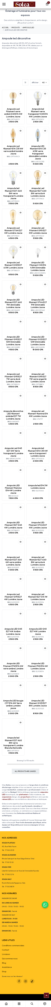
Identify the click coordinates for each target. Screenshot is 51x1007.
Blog (4, 963)
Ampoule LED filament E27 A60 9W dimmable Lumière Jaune (13, 303)
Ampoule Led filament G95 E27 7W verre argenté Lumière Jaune (37, 378)
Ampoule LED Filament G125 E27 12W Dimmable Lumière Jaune (38, 340)
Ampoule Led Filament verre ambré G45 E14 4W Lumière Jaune (13, 113)
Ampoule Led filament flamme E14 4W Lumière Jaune (38, 413)
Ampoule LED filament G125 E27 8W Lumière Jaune (38, 703)
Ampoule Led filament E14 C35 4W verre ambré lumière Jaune (13, 150)
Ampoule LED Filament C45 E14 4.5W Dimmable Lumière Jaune (38, 266)
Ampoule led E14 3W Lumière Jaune (38, 486)
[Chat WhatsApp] (45, 904)
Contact (5, 950)
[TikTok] (32, 981)
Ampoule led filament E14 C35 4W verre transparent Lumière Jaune (38, 452)
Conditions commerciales (13, 945)
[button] (20, 93)
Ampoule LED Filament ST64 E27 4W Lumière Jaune (38, 525)
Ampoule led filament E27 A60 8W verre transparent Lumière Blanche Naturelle (13, 742)
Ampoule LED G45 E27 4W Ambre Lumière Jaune (13, 631)
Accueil (5, 27)
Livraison (6, 954)
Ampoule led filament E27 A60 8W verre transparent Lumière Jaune (13, 193)
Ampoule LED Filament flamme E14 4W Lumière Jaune (13, 489)
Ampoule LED (28, 27)
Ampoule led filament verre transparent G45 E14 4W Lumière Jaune (38, 113)
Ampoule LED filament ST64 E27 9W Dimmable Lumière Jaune (38, 303)
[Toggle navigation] (4, 4)
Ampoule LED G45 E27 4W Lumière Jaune (38, 631)
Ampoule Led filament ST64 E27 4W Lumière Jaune (13, 230)
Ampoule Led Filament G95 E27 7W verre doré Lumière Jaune (13, 378)
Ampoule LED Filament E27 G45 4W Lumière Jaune (13, 525)
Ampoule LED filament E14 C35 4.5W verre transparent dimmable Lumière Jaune (38, 152)
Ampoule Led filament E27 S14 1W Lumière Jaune (37, 597)
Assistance (7, 967)
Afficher (35, 82)
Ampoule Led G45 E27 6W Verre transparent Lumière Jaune (13, 452)
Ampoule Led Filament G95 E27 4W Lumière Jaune (38, 230)
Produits (16, 27)
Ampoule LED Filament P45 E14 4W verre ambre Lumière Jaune (13, 667)
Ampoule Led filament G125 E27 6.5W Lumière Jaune (13, 265)
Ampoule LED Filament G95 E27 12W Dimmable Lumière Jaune (13, 340)
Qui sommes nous (10, 958)
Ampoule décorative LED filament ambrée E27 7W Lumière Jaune (13, 415)
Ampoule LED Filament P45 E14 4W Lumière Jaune (38, 666)
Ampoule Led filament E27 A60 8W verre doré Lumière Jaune (37, 192)
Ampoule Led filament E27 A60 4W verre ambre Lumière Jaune (13, 561)
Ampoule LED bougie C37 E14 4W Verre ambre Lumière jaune (13, 704)
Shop (4, 971)
